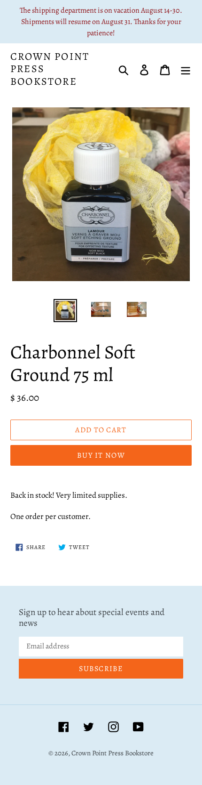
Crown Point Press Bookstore (49, 69)
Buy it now (101, 455)
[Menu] (185, 69)
